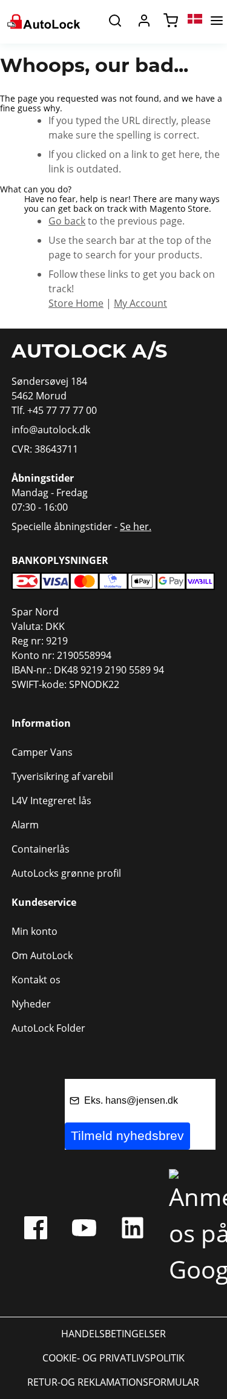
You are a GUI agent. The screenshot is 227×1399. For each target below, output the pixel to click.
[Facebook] (36, 1231)
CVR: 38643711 (45, 449)
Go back (66, 221)
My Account (140, 303)
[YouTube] (84, 1231)
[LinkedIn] (132, 1231)
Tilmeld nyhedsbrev (127, 1135)
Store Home (76, 303)
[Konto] (144, 20)
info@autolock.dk (51, 429)
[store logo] (42, 20)
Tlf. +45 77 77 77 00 (54, 410)
